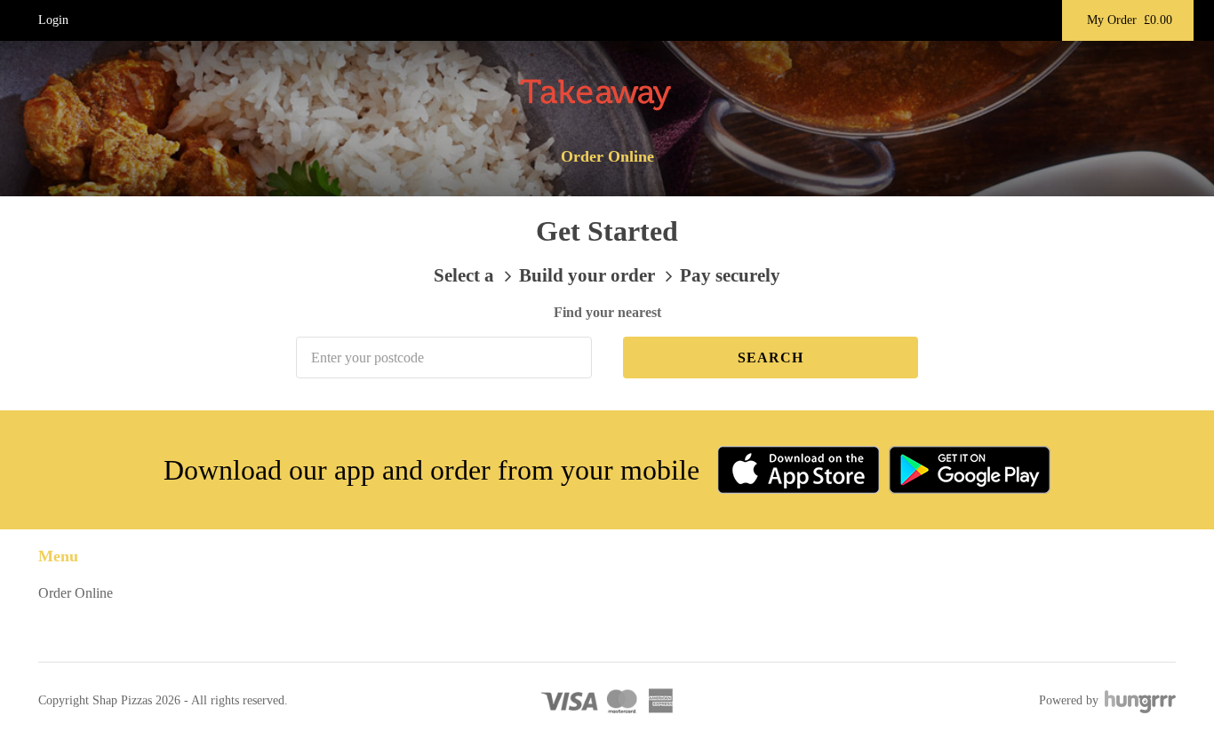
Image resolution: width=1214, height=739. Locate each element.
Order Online (607, 156)
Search (770, 357)
